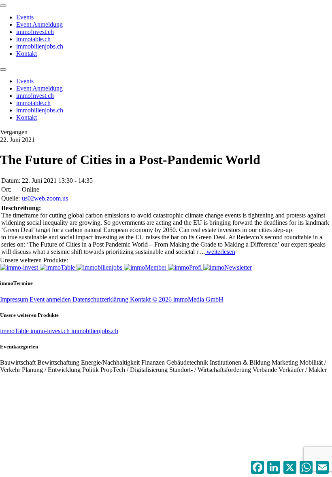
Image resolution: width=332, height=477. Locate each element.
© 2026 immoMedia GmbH (187, 299)
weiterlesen (220, 251)
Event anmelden (51, 299)
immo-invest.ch (50, 330)
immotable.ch (33, 39)
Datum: (10, 180)
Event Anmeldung (39, 24)
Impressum (15, 299)
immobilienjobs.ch (39, 46)
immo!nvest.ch (35, 31)
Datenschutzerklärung (101, 299)
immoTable (15, 330)
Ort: (6, 189)
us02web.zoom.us (45, 198)
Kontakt (26, 53)
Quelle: (10, 198)
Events (25, 17)
